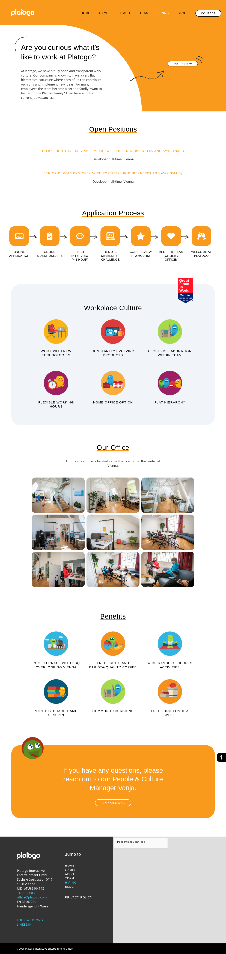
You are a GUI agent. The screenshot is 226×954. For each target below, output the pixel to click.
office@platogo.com (32, 897)
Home (85, 13)
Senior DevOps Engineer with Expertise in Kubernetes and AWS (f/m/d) (113, 173)
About (125, 13)
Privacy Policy (78, 897)
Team (144, 13)
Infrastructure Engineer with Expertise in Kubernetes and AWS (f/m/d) (113, 151)
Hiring (163, 13)
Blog (182, 13)
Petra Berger (207, 947)
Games (105, 13)
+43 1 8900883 (27, 893)
